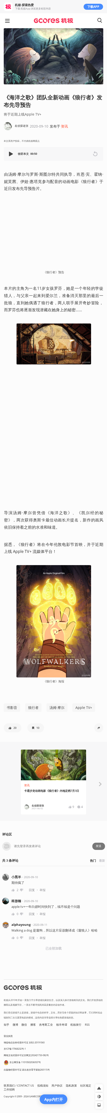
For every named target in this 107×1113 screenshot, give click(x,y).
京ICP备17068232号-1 (15, 1048)
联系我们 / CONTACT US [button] (19, 1085)
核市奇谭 (61, 1024)
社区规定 (85, 1085)
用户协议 (57, 1085)
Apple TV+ (83, 707)
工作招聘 (9, 1089)
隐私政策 (71, 1085)
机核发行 (75, 1024)
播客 (33, 1024)
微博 (15, 1024)
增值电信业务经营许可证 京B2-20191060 (24, 1042)
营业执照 (8, 1036)
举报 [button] (43, 890)
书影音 (12, 707)
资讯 (64, 126)
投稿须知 (42, 1085)
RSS (87, 1024)
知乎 (6, 1024)
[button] (11, 154)
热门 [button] (93, 860)
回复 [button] (32, 890)
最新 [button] (102, 860)
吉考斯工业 (46, 1024)
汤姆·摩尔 (57, 707)
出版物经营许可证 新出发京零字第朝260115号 (27, 1069)
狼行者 (33, 707)
